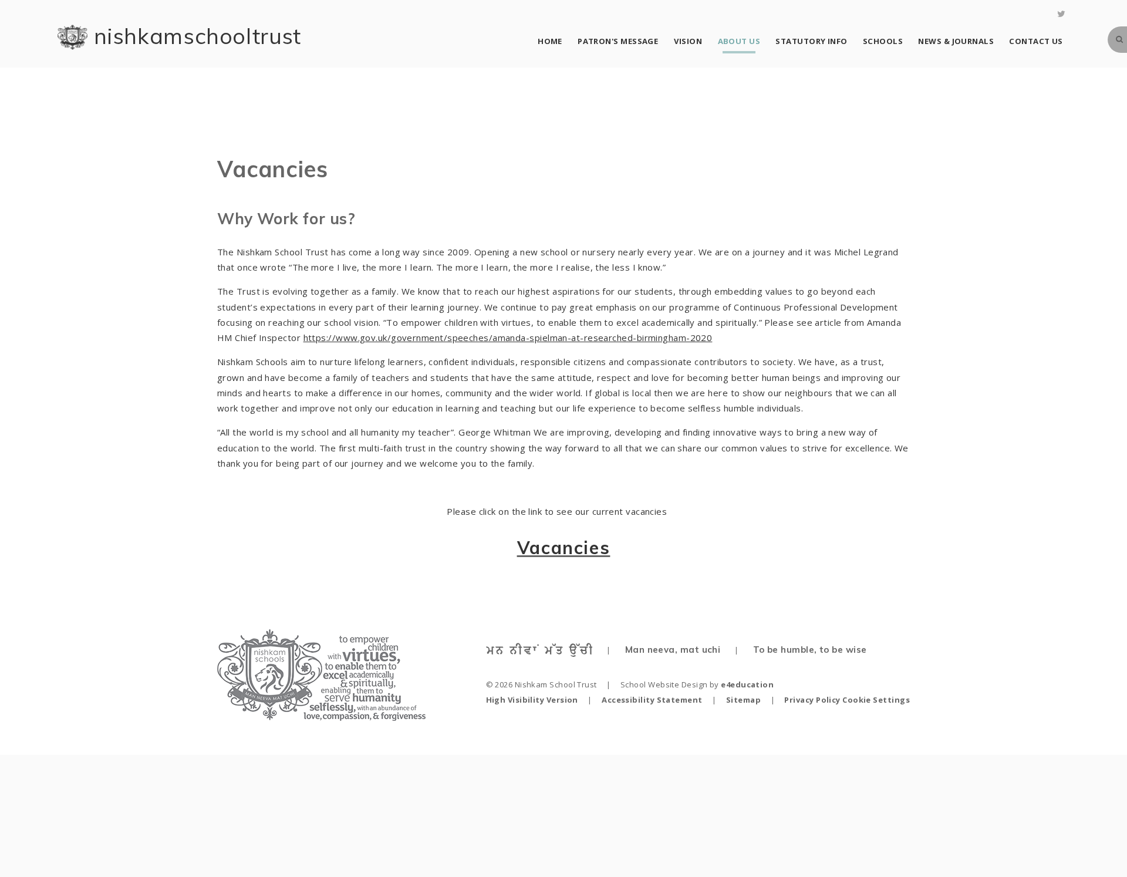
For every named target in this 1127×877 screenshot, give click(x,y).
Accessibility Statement (652, 699)
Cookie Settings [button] (876, 699)
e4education (747, 684)
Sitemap (743, 699)
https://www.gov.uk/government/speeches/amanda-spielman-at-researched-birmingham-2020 (508, 337)
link (535, 511)
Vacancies (563, 548)
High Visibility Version (532, 699)
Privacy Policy (812, 699)
